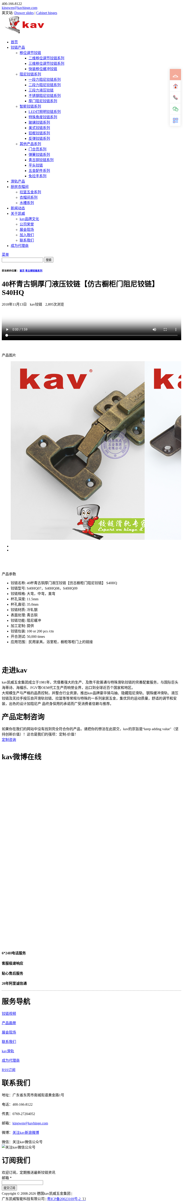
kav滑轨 (8, 1051)
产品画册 (9, 1023)
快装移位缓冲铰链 (43, 69)
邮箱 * (7, 1178)
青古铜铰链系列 (41, 160)
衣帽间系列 (28, 197)
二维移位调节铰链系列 (46, 58)
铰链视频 (9, 1013)
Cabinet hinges (46, 13)
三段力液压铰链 (41, 90)
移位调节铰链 (30, 53)
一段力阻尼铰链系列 (45, 79)
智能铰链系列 (30, 106)
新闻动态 (18, 208)
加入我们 (27, 235)
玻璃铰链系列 (39, 122)
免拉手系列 (37, 176)
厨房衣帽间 (20, 187)
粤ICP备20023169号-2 (64, 1199)
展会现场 (27, 229)
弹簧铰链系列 (39, 154)
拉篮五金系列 (30, 192)
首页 (14, 42)
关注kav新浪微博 (25, 1132)
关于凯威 (18, 213)
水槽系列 (27, 203)
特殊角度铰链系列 (43, 117)
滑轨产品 (18, 181)
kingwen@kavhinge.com (19, 8)
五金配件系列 (39, 171)
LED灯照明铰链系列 (45, 112)
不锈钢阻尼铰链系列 (45, 96)
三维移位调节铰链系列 (46, 63)
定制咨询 (9, 740)
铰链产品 (18, 47)
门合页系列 (37, 149)
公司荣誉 (27, 224)
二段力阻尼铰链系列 (45, 85)
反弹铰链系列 (39, 138)
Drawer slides (24, 13)
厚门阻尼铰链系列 (43, 101)
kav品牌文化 (29, 219)
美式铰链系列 (39, 128)
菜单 (5, 254)
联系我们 (27, 240)
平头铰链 (36, 165)
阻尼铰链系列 (30, 74)
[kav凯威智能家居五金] (24, 33)
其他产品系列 (30, 144)
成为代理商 (20, 246)
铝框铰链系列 (39, 133)
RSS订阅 (8, 1070)
